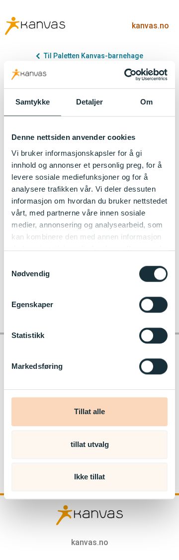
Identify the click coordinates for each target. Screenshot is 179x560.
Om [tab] (146, 102)
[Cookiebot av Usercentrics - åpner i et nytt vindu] (126, 74)
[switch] (153, 305)
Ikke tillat (89, 476)
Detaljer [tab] (89, 102)
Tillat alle (89, 411)
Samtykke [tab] (32, 102)
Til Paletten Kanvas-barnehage (93, 56)
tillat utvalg (90, 444)
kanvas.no (150, 25)
